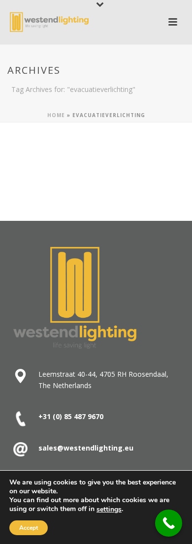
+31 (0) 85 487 (62, 416)
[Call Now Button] (168, 523)
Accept (28, 528)
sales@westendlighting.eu (85, 448)
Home (56, 115)
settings (109, 509)
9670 (94, 416)
